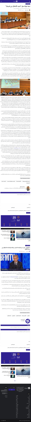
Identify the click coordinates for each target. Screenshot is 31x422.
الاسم (29, 204)
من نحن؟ (6, 397)
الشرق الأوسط (27, 408)
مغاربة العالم (28, 414)
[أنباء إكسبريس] (15, 1)
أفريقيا (28, 405)
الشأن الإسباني (27, 407)
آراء (29, 395)
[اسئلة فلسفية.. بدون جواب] (12, 239)
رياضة (29, 409)
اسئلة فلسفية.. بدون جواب (7, 237)
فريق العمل (6, 395)
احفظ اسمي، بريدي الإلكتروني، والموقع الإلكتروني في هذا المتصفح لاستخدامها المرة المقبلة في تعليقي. (19, 210)
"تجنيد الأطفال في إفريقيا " (25, 181)
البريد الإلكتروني (28, 207)
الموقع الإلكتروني (13, 207)
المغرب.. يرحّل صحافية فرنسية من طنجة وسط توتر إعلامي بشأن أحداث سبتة (5, 235)
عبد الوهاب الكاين (27, 10)
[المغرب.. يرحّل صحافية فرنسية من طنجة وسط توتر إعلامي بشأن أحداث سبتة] (12, 235)
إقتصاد (29, 398)
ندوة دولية (28, 183)
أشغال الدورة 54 (18, 181)
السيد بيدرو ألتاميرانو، (17, 148)
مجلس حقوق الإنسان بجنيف (11, 181)
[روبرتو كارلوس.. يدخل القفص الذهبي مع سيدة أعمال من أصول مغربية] (12, 231)
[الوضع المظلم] (1, 2)
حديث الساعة (28, 403)
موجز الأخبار (28, 417)
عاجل (29, 412)
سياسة (29, 410)
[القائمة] (29, 2)
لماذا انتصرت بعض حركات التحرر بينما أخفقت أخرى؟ (23, 239)
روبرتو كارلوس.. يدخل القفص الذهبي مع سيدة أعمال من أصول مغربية (6, 231)
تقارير (29, 399)
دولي (29, 3)
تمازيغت (29, 400)
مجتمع (26, 3)
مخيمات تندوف (3, 181)
